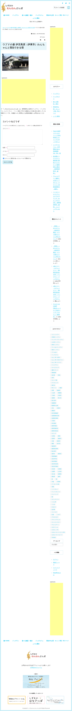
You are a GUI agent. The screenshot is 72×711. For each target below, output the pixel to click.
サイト (5, 155)
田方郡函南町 (55, 413)
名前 (5, 147)
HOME (7, 15)
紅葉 (53, 514)
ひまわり (54, 507)
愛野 (53, 443)
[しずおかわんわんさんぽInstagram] (69, 3)
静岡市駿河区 (55, 428)
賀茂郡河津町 (55, 418)
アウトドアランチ (56, 519)
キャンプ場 (54, 380)
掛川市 (58, 443)
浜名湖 (53, 469)
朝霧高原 (54, 403)
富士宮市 (54, 400)
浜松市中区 (54, 458)
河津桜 (58, 481)
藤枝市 (59, 438)
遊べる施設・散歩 (27, 15)
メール (5, 151)
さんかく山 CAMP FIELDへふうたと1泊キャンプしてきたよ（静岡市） (57, 310)
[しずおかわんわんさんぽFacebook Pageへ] (62, 3)
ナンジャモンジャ (56, 491)
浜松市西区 (54, 461)
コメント (6, 128)
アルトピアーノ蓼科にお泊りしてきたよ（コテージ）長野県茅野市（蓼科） (56, 182)
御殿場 (59, 392)
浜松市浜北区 (55, 463)
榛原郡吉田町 (55, 448)
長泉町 (53, 398)
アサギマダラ (55, 517)
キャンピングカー (56, 522)
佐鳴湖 (59, 469)
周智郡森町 (54, 456)
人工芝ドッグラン (56, 342)
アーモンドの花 (55, 484)
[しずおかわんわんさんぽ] (12, 2)
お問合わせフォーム (36, 667)
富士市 (59, 398)
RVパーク (54, 387)
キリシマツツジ (55, 499)
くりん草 (54, 502)
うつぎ (53, 504)
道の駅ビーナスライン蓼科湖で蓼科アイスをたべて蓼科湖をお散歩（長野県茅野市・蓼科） (56, 165)
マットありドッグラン (57, 347)
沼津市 (59, 395)
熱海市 (58, 390)
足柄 (53, 390)
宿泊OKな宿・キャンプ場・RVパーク (57, 15)
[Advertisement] (24, 91)
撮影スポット (55, 370)
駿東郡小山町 (55, 405)
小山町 (53, 392)
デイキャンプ (55, 382)
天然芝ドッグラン (56, 337)
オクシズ (54, 433)
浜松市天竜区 (55, 466)
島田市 (58, 441)
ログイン (55, 559)
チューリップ (55, 494)
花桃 (53, 486)
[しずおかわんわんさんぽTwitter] (66, 3)
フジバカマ (54, 512)
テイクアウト (55, 365)
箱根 (61, 387)
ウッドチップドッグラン (57, 339)
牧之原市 (54, 451)
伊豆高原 (54, 423)
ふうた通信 (36, 18)
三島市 (53, 395)
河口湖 (53, 474)
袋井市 (53, 453)
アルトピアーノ (55, 524)
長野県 (59, 474)
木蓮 (53, 481)
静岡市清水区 (55, 431)
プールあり (54, 352)
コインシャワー (55, 334)
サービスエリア (55, 367)
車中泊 (53, 385)
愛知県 (53, 476)
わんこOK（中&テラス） (57, 360)
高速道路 (54, 372)
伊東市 (58, 408)
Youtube (54, 537)
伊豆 (53, 408)
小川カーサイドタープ (57, 535)
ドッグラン (15, 15)
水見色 (53, 436)
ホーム (4, 27)
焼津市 (53, 438)
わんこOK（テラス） (57, 362)
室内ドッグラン (55, 349)
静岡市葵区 (54, 425)
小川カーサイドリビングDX (58, 532)
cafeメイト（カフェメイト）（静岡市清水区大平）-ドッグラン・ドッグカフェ (56, 272)
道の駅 (53, 375)
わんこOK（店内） (56, 357)
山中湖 (59, 471)
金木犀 (53, 509)
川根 (53, 441)
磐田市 (59, 453)
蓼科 (59, 476)
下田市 (53, 420)
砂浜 (53, 377)
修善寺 (53, 410)
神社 (59, 375)
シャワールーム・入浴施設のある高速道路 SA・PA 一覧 (57, 149)
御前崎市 (54, 446)
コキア (58, 514)
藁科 (59, 436)
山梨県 (53, 471)
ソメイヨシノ (55, 489)
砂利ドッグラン (55, 344)
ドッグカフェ (39, 15)
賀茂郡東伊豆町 (55, 415)
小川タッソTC (55, 529)
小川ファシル (55, 527)
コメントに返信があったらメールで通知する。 (18, 158)
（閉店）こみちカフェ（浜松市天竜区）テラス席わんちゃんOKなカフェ (56, 232)
